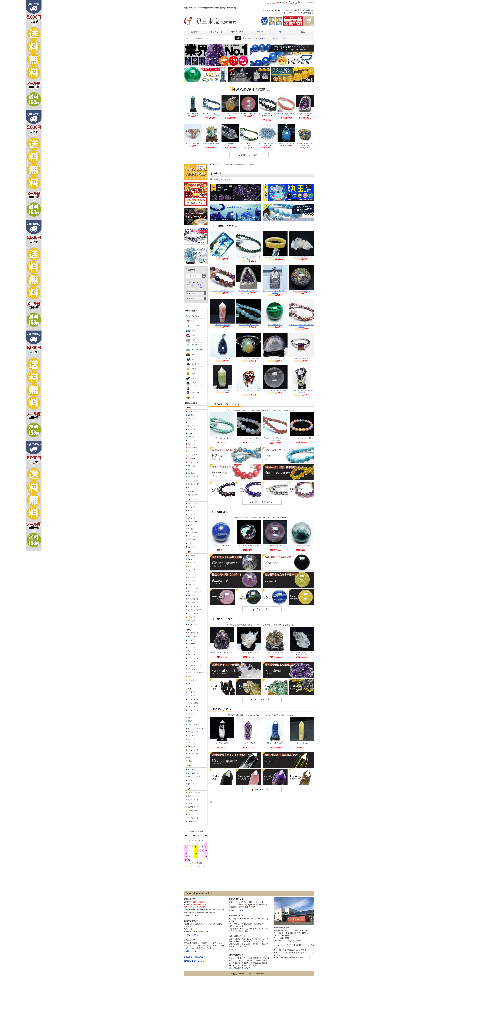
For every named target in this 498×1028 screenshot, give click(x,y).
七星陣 (194, 383)
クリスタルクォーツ (195, 536)
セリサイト (191, 617)
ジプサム (191, 573)
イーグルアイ (192, 455)
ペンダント (195, 326)
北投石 (190, 757)
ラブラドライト (193, 800)
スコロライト (192, 603)
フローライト (192, 743)
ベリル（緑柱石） (194, 750)
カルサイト (191, 518)
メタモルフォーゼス (195, 777)
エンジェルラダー (194, 480)
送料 (287, 10)
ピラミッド (195, 364)
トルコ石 (191, 680)
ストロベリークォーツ (195, 592)
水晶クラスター (238, 32)
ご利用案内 (297, 10)
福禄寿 (190, 721)
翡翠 (189, 717)
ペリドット (191, 746)
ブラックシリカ (193, 732)
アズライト (191, 429)
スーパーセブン (193, 588)
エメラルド (191, 473)
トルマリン (191, 684)
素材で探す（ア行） (241, 165)
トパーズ (191, 676)
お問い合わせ (308, 13)
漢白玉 (190, 525)
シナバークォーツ (194, 570)
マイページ (295, 13)
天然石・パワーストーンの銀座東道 (221, 165)
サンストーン (192, 563)
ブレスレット (216, 32)
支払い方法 (278, 10)
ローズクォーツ (193, 818)
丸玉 (281, 32)
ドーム (194, 388)
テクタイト (191, 654)
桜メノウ (191, 426)
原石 (303, 32)
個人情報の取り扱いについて (194, 961)
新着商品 (195, 32)
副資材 (194, 397)
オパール (191, 491)
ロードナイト (192, 821)
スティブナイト (193, 606)
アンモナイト (192, 451)
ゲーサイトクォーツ (195, 507)
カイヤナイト (192, 503)
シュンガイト (192, 581)
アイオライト (192, 411)
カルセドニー (192, 521)
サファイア (191, 555)
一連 (193, 335)
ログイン (283, 13)
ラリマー (282, 38)
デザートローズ (193, 658)
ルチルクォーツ (193, 811)
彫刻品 (194, 373)
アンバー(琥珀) (193, 448)
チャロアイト (192, 647)
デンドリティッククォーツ (197, 673)
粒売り (194, 330)
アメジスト (191, 440)
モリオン (191, 780)
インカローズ (192, 458)
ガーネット (191, 514)
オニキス (191, 488)
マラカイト (191, 769)
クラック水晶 (192, 532)
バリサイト (191, 706)
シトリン (191, 566)
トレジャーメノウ (198, 393)
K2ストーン (192, 543)
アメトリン (191, 444)
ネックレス (195, 345)
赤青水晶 (191, 415)
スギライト (191, 595)
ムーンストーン (193, 773)
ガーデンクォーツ (194, 511)
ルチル (200, 288)
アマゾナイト (192, 437)
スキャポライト (193, 599)
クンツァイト (192, 540)
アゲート (191, 422)
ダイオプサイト (193, 633)
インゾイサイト (193, 462)
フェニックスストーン (195, 728)
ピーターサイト (193, 710)
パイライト (191, 692)
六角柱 (260, 32)
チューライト (192, 651)
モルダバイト (192, 784)
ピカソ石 (191, 714)
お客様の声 (309, 10)
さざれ (194, 340)
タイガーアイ (192, 636)
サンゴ (190, 559)
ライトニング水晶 (194, 792)
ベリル (289, 38)
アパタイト (191, 433)
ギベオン (191, 529)
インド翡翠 (191, 466)
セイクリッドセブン (195, 610)
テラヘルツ (190, 285)
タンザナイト (192, 644)
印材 (193, 378)
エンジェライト (193, 477)
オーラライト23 (193, 484)
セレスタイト (192, 621)
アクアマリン (192, 419)
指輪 (193, 321)
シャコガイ (191, 577)
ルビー (190, 814)
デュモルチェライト (195, 665)
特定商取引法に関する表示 (193, 957)
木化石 (190, 761)
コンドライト (192, 547)
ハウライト (191, 696)
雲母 (189, 469)
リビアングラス (193, 807)
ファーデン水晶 (193, 754)
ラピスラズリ (192, 796)
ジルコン (191, 584)
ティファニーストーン (195, 662)
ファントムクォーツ (195, 725)
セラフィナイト (193, 613)
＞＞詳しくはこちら (191, 916)
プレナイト (191, 739)
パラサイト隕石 (193, 703)
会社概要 (266, 10)
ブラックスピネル (194, 735)
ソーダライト (192, 624)
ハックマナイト (193, 699)
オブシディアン (193, 495)
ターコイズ (191, 640)
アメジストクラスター (269, 38)
